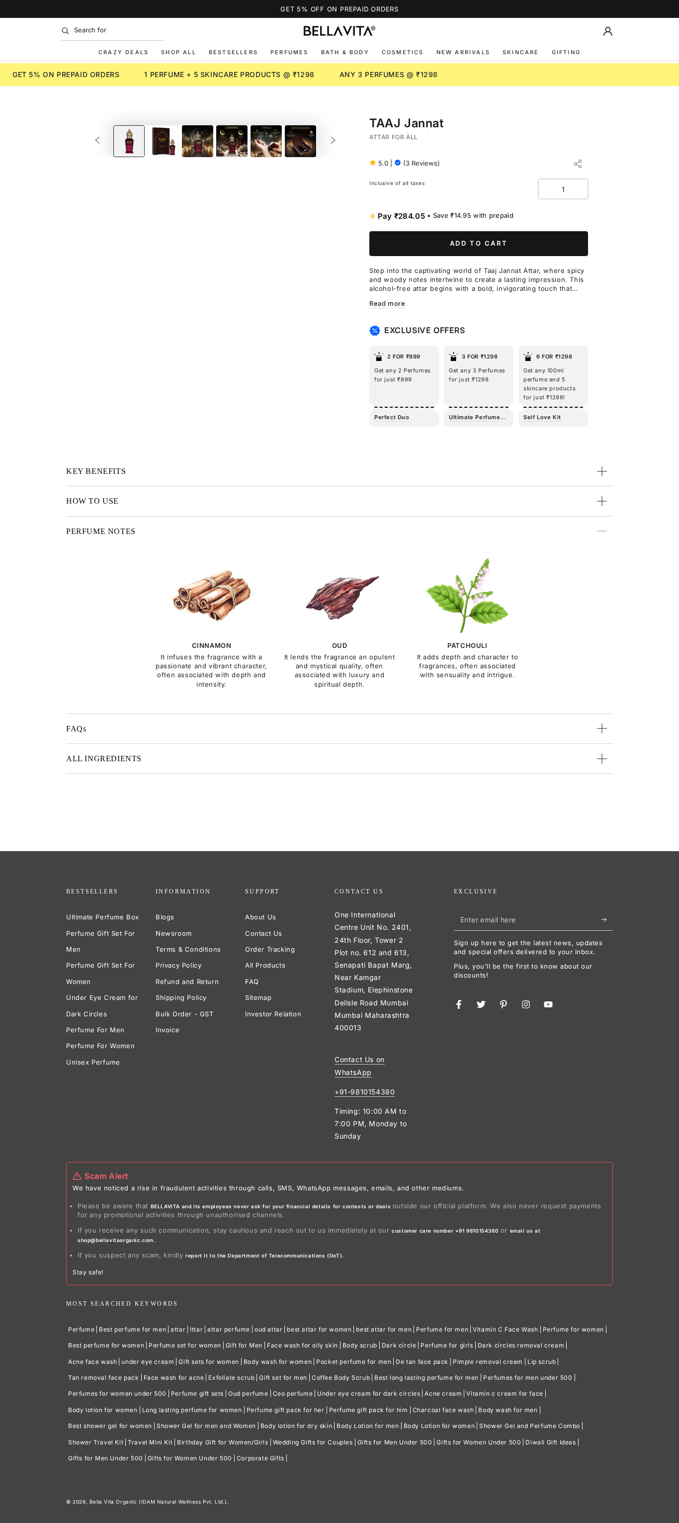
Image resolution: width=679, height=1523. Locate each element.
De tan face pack (422, 1361)
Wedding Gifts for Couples (313, 1442)
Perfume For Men (95, 1030)
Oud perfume (248, 1393)
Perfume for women (573, 1329)
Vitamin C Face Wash (505, 1329)
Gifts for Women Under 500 (478, 1442)
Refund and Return (187, 981)
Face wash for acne (174, 1377)
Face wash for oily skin (302, 1345)
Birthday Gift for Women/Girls (222, 1442)
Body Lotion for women (439, 1426)
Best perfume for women (106, 1345)
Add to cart (479, 243)
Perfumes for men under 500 (528, 1377)
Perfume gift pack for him (368, 1410)
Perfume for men (442, 1329)
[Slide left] (97, 141)
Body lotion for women (103, 1410)
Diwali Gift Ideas (550, 1442)
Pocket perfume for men (353, 1361)
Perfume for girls (447, 1345)
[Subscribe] (607, 919)
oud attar (268, 1329)
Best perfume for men (132, 1329)
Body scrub (359, 1345)
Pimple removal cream (488, 1361)
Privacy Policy (178, 965)
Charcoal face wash (443, 1410)
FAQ (252, 981)
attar (177, 1329)
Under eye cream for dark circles (368, 1393)
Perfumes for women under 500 (117, 1393)
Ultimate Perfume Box (102, 917)
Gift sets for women (208, 1361)
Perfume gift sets (197, 1393)
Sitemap (258, 997)
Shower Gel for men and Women (206, 1426)
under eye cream (147, 1361)
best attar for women (319, 1329)
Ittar (196, 1329)
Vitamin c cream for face (504, 1393)
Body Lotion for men (368, 1426)
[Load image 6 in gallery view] (300, 141)
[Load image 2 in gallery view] (163, 141)
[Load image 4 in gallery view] (232, 141)
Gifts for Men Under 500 (394, 1442)
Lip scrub (541, 1361)
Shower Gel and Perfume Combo (529, 1426)
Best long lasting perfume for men (426, 1377)
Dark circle (399, 1345)
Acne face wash (92, 1361)
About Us (260, 917)
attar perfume (228, 1329)
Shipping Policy (181, 997)
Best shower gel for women (110, 1426)
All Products (265, 965)
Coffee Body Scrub (341, 1377)
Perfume (81, 1329)
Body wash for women (278, 1361)
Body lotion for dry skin (296, 1426)
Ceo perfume (293, 1393)
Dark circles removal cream (521, 1345)
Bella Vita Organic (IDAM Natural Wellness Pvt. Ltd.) (158, 1502)
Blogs (165, 917)
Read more (387, 303)
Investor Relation (273, 1014)
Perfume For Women (100, 1046)
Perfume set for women (185, 1345)
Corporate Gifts (260, 1458)
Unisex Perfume (93, 1062)
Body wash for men (507, 1410)
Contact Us (263, 933)
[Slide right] (333, 141)
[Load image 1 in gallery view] (129, 141)
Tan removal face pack (103, 1377)
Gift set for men (283, 1377)
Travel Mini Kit (150, 1442)
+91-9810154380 (365, 1091)
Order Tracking (270, 949)
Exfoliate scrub (231, 1377)
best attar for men (384, 1329)
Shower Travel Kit (95, 1442)
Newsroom (174, 933)
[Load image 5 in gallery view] (266, 141)
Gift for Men (244, 1345)
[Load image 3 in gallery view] (197, 141)
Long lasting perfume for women (192, 1410)
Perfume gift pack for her (286, 1410)
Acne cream (443, 1393)
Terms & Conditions (188, 949)
